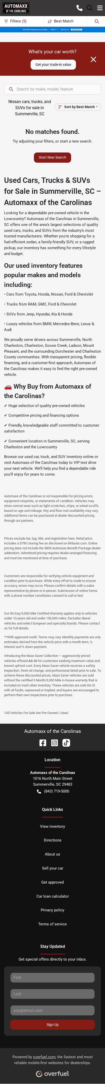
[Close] (93, 59)
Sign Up (53, 1025)
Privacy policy (52, 910)
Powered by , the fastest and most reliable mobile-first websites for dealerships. (52, 1060)
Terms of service (52, 924)
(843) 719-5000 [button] (56, 791)
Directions (52, 840)
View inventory (52, 826)
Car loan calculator (52, 896)
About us (52, 854)
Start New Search (52, 157)
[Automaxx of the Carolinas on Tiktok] (64, 742)
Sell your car (52, 868)
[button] (79, 8)
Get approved (52, 882)
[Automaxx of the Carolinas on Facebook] (41, 742)
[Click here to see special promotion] (52, 29)
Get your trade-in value (53, 64)
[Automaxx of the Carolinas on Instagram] (52, 742)
